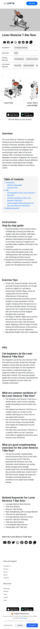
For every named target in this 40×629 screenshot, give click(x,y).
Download (32, 3)
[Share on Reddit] (23, 42)
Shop (5, 600)
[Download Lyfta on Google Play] (27, 115)
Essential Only (8, 625)
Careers (6, 578)
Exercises (6, 588)
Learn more (23, 618)
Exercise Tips (12, 188)
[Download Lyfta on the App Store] (13, 609)
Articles (5, 591)
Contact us (7, 566)
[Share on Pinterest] (19, 42)
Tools (5, 594)
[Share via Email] (4, 42)
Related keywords (12, 208)
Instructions (10, 183)
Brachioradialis (29, 65)
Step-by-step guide (14, 185)
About (5, 575)
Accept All (32, 625)
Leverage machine (20, 48)
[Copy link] (31, 41)
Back (16, 53)
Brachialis (17, 65)
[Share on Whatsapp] (15, 42)
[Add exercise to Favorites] (20, 81)
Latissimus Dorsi (32, 59)
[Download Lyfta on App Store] (12, 115)
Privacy (5, 569)
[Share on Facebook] (8, 42)
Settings (20, 625)
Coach (5, 597)
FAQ (7, 190)
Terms (5, 572)
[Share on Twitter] (12, 42)
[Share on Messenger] (27, 42)
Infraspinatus (19, 59)
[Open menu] (5, 3)
